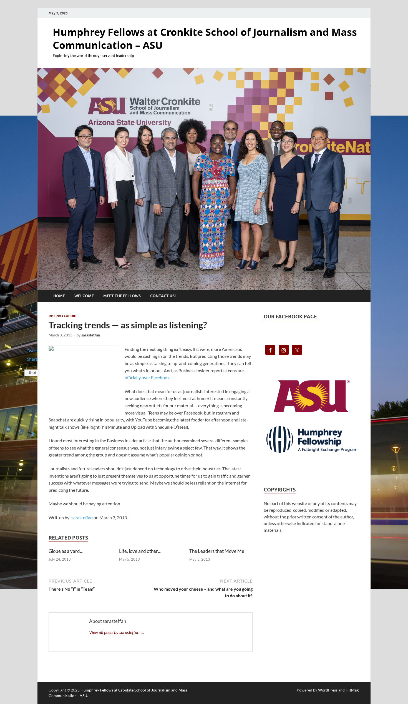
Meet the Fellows (122, 296)
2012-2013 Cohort (63, 316)
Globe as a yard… (66, 551)
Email (32, 372)
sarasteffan (90, 335)
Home (59, 296)
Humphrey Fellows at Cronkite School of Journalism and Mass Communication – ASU (205, 38)
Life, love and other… (140, 551)
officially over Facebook (147, 377)
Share (32, 358)
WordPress (328, 690)
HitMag (352, 690)
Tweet (32, 350)
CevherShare (32, 381)
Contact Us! (163, 296)
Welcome (84, 296)
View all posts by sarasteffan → (117, 632)
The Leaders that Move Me (216, 551)
